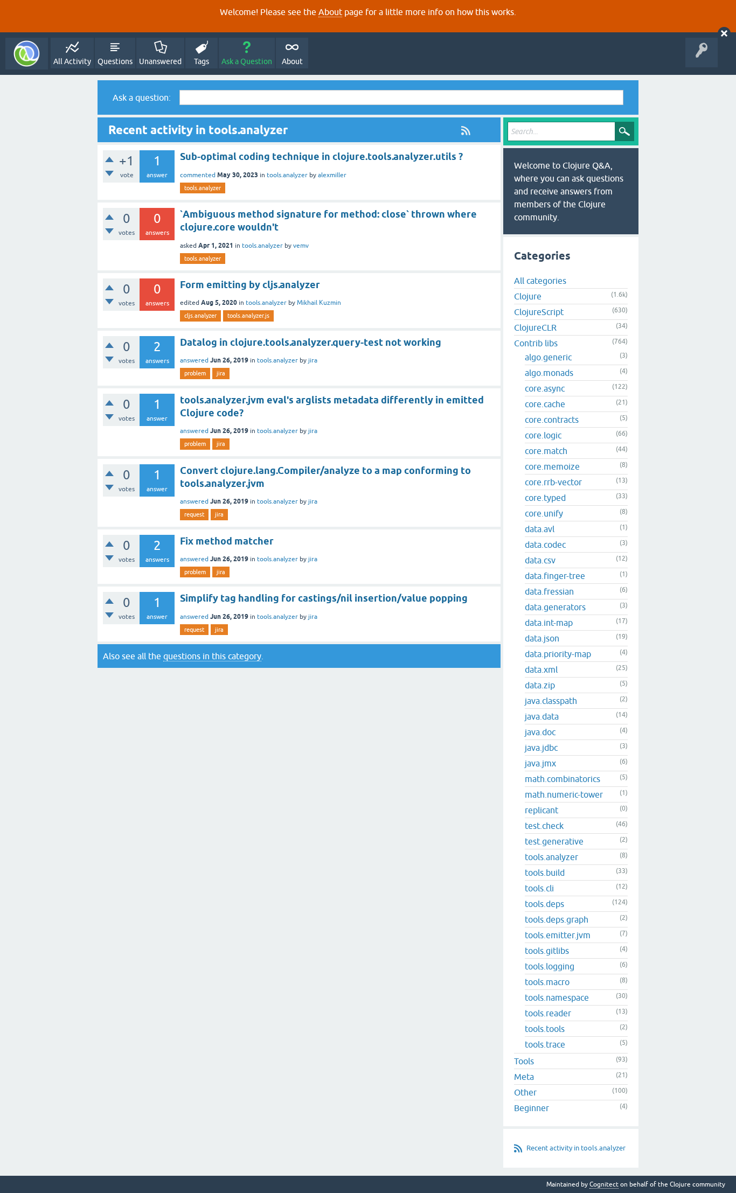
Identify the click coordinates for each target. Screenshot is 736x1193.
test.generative (554, 841)
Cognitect (604, 1184)
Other (525, 1092)
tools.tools (545, 1029)
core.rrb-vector (553, 482)
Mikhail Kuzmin (319, 302)
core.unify (544, 513)
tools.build (545, 872)
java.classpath (551, 701)
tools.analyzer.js (248, 315)
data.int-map (549, 622)
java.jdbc (541, 747)
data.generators (555, 607)
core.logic (543, 435)
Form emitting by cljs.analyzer (250, 284)
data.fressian (549, 591)
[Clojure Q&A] (26, 53)
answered (194, 360)
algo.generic (548, 357)
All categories (540, 280)
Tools (524, 1061)
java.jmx (540, 763)
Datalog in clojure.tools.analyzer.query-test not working (310, 342)
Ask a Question (246, 61)
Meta (524, 1077)
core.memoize (552, 466)
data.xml (541, 669)
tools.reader (548, 1013)
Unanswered (160, 61)
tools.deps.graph (556, 919)
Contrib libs (536, 343)
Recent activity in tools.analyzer (576, 1148)
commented (198, 175)
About (330, 12)
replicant (541, 810)
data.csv (540, 560)
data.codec (545, 544)
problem (195, 373)
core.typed (545, 498)
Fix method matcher (227, 541)
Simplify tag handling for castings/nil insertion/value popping (324, 598)
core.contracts (552, 419)
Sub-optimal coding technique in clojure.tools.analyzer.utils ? (321, 156)
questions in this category (212, 656)
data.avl (539, 529)
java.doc (540, 732)
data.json (542, 638)
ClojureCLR (535, 327)
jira (312, 360)
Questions (115, 61)
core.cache (545, 404)
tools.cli (539, 888)
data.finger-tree (555, 576)
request (194, 514)
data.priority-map (558, 654)
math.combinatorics (562, 779)
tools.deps (544, 904)
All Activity (72, 61)
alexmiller (332, 175)
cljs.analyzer (200, 315)
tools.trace (545, 1044)
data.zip (540, 685)
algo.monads (549, 373)
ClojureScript (539, 312)
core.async (545, 388)
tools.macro (547, 982)
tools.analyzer (287, 175)
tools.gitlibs (547, 950)
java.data (542, 716)
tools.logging (549, 966)
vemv (301, 245)
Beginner (531, 1108)
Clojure (527, 296)
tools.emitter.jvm (558, 935)
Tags (201, 61)
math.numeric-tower (564, 794)
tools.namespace (557, 997)
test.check (544, 826)
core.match (546, 451)
